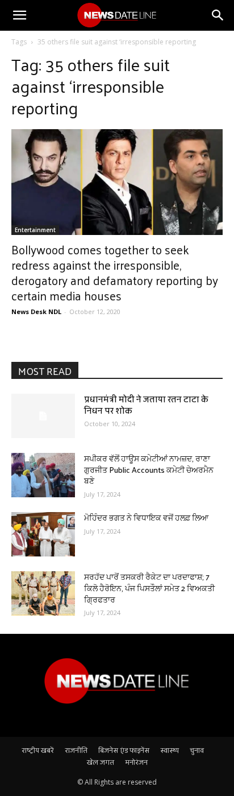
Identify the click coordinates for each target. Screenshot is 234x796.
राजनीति (76, 750)
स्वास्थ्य (169, 750)
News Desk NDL (36, 311)
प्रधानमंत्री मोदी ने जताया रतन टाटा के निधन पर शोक (146, 405)
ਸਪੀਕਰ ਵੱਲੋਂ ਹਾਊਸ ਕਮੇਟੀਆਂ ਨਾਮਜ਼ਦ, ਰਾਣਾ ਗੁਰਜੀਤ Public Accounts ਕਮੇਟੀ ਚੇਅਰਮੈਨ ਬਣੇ (149, 469)
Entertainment (35, 230)
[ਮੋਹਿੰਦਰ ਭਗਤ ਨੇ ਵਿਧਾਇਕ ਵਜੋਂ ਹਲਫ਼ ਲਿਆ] (43, 534)
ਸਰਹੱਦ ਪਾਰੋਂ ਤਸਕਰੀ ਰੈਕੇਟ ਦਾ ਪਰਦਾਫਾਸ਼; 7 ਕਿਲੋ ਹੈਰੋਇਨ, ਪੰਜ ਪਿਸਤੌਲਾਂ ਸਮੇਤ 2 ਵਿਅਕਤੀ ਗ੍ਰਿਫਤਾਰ (149, 588)
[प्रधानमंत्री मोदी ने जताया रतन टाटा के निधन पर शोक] (43, 416)
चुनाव (197, 750)
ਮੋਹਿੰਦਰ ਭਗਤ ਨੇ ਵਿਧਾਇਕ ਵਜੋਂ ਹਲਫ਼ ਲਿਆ (146, 517)
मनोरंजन (136, 762)
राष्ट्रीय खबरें (38, 750)
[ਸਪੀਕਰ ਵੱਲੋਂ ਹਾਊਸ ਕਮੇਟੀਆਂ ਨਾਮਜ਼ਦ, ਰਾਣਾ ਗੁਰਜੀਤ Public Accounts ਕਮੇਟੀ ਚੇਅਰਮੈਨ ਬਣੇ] (43, 475)
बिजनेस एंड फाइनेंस (123, 750)
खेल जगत (100, 762)
